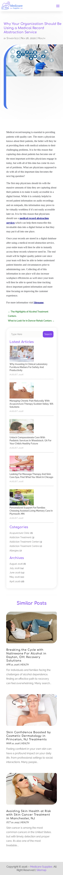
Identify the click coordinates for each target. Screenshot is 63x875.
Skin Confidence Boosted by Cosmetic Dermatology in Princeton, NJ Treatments (28, 736)
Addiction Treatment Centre (24, 546)
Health (41, 38)
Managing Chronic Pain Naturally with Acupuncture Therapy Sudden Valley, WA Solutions (31, 403)
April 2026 (15, 581)
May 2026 (15, 577)
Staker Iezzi (13, 38)
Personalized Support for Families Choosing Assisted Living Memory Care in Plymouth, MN (31, 510)
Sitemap (41, 870)
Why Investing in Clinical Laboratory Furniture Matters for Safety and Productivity (28, 367)
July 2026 (15, 568)
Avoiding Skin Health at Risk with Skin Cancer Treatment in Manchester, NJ (28, 815)
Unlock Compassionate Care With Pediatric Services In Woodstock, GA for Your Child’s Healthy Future (30, 440)
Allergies (14, 550)
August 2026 (16, 564)
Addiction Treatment (20, 537)
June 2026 (15, 572)
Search (48, 334)
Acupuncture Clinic (20, 533)
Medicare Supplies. (41, 866)
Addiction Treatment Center (24, 541)
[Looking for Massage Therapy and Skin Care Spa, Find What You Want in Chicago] (22, 464)
